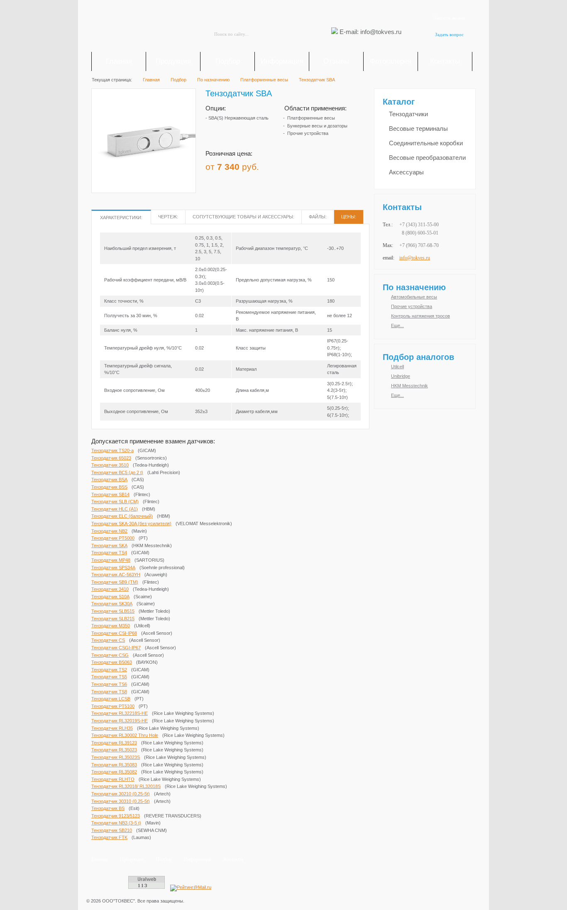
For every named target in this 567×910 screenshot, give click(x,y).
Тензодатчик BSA (109, 479)
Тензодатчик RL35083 (114, 764)
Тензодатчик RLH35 (112, 728)
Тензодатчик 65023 (111, 457)
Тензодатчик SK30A (111, 603)
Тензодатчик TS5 (109, 676)
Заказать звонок (449, 17)
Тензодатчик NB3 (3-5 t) (116, 822)
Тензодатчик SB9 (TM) (114, 582)
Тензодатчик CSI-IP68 (114, 633)
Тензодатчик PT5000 (112, 538)
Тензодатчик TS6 (109, 684)
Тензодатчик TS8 (109, 691)
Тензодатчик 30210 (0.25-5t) (120, 793)
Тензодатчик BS (108, 808)
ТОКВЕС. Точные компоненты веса (138, 27)
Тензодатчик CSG (110, 655)
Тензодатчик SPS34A (113, 567)
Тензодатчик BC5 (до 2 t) (117, 472)
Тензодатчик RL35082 (114, 771)
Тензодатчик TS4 (109, 552)
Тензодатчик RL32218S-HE (119, 713)
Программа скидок (314, 163)
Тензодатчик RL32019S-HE (119, 720)
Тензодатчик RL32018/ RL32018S (126, 786)
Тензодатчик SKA (109, 545)
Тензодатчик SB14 (110, 494)
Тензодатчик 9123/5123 (115, 815)
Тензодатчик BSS (109, 486)
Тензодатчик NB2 (109, 530)
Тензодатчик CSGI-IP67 (116, 647)
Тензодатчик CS (108, 640)
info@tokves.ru (414, 258)
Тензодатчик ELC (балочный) (122, 516)
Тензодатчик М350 (110, 625)
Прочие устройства (307, 133)
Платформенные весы (311, 117)
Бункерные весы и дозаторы (317, 125)
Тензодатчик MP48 (110, 560)
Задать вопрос (449, 34)
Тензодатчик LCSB (110, 698)
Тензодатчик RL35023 (114, 749)
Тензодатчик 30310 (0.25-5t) (120, 801)
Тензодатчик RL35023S (115, 757)
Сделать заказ (349, 163)
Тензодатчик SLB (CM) (115, 501)
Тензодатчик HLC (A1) (114, 508)
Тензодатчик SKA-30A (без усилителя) (131, 523)
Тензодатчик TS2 (109, 669)
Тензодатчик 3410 (110, 589)
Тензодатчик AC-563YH (115, 574)
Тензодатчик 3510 (110, 464)
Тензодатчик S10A (110, 596)
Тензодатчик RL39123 (114, 742)
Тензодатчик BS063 (111, 662)
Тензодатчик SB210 (111, 830)
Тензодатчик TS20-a (112, 450)
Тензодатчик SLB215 (112, 618)
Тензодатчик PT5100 (112, 706)
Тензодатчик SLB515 (112, 611)
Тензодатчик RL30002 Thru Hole (124, 735)
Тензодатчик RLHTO (112, 779)
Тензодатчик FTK (109, 837)
